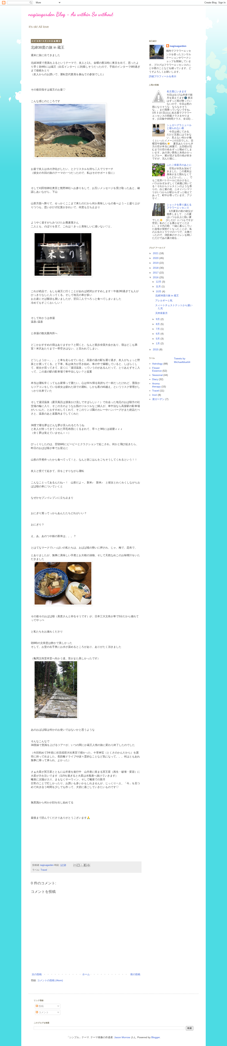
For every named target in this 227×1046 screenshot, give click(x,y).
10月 (159, 291)
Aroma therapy (156, 385)
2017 (156, 272)
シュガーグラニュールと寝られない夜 (179, 127)
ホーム (86, 974)
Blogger (155, 1037)
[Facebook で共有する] (85, 865)
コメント (43, 1012)
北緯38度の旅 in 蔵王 (167, 295)
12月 (159, 281)
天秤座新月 (161, 313)
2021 (156, 253)
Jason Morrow (122, 1037)
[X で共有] (82, 865)
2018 (156, 267)
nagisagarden (178, 46)
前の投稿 (135, 974)
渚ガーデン (158, 399)
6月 (158, 333)
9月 (158, 319)
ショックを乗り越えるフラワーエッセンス (179, 206)
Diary (155, 379)
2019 (156, 262)
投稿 (41, 1006)
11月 (159, 286)
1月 (158, 343)
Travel (44, 870)
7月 (158, 328)
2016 (156, 277)
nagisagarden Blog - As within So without (70, 14)
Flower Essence (157, 369)
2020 (156, 258)
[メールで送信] (75, 865)
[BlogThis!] (78, 865)
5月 (158, 338)
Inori (154, 394)
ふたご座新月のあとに (179, 164)
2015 (156, 349)
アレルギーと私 (164, 300)
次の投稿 (37, 974)
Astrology (157, 363)
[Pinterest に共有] (88, 865)
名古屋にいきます (177, 91)
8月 (158, 324)
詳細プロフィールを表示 (162, 76)
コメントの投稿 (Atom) (50, 980)
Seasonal (157, 375)
